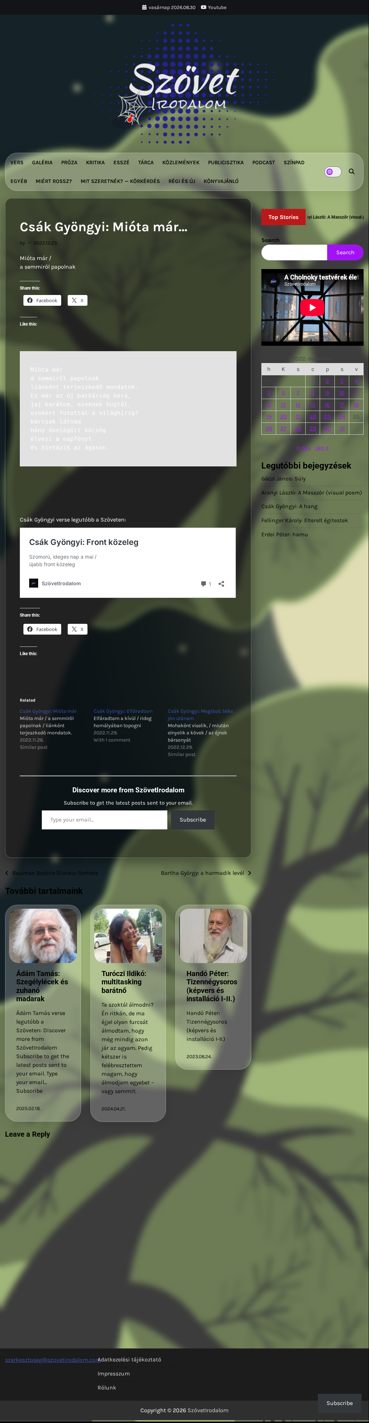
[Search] (351, 171)
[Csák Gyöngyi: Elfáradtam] (130, 726)
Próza (69, 162)
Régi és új (181, 181)
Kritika (95, 162)
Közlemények (180, 162)
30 (327, 428)
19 (268, 416)
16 (327, 404)
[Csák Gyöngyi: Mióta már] (57, 729)
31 (342, 428)
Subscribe (193, 819)
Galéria (42, 162)
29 (313, 428)
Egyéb (18, 181)
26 (269, 428)
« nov (304, 447)
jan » (322, 447)
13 (283, 404)
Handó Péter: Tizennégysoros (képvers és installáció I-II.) (211, 986)
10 (342, 392)
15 (312, 404)
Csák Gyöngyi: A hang (289, 506)
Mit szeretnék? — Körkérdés (120, 181)
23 (327, 416)
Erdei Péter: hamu (284, 534)
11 (356, 392)
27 (283, 428)
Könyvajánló (221, 181)
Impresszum (114, 1373)
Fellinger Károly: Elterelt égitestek (304, 520)
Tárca (146, 162)
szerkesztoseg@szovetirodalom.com (53, 1359)
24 (342, 416)
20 (283, 416)
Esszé (121, 162)
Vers (16, 162)
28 (298, 428)
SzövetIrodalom (208, 1410)
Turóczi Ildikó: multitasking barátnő (124, 982)
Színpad (294, 162)
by (22, 243)
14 (298, 404)
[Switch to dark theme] (333, 171)
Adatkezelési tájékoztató (129, 1359)
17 (341, 404)
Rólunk (107, 1387)
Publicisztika (226, 162)
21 (298, 416)
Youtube (217, 7)
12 (268, 404)
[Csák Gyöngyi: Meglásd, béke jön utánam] (205, 733)
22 (313, 416)
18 (356, 404)
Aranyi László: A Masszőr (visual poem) (311, 492)
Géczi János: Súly (283, 478)
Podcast (263, 162)
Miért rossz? (54, 181)
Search (270, 240)
